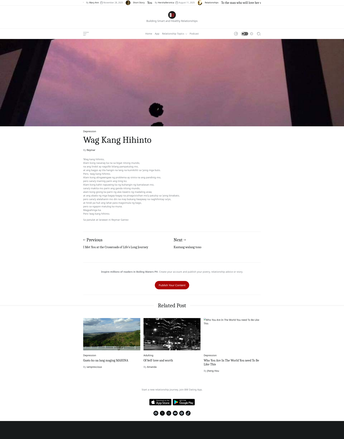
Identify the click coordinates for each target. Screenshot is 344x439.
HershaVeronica (152, 2)
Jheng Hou (213, 370)
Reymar (91, 150)
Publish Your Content (172, 285)
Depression (89, 131)
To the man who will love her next (229, 3)
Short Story (124, 2)
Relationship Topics (173, 33)
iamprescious (94, 366)
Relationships (197, 2)
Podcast (194, 33)
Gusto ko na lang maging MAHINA (105, 360)
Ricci (259, 2)
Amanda (152, 366)
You (135, 3)
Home (148, 33)
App (157, 33)
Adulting (148, 355)
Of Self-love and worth (158, 360)
